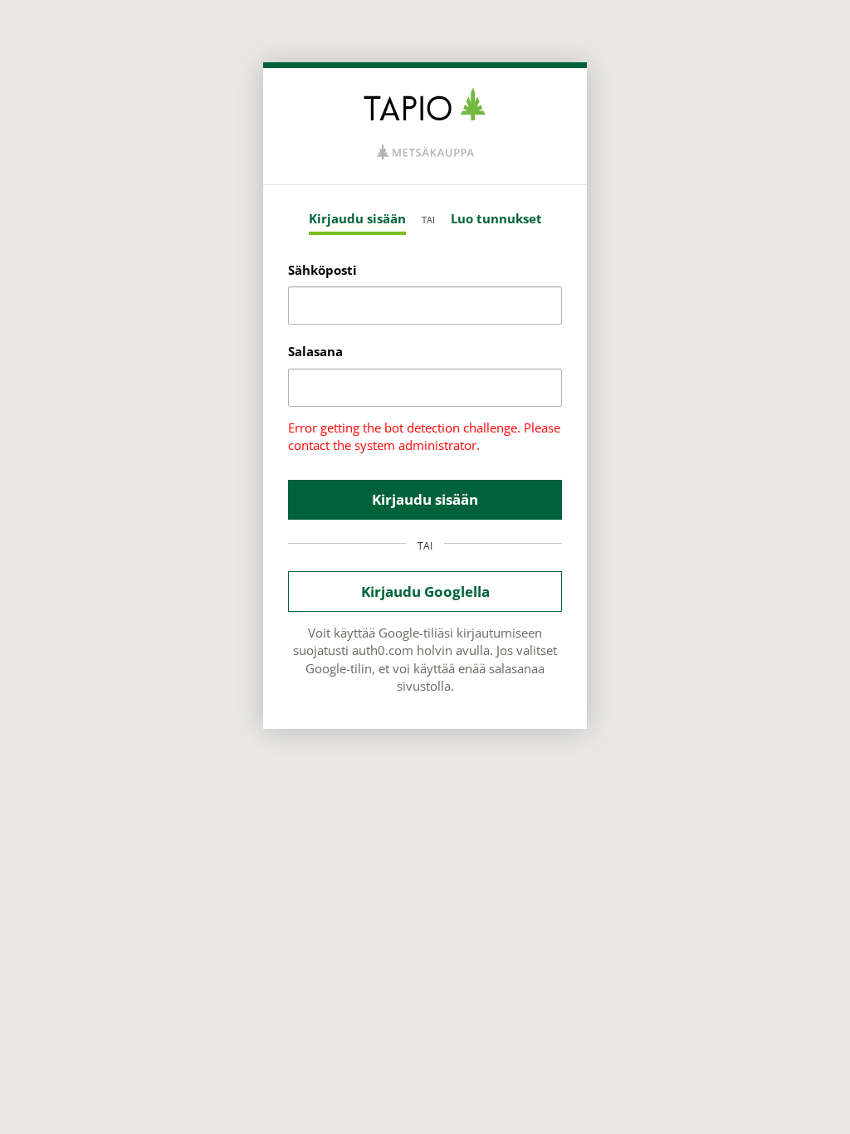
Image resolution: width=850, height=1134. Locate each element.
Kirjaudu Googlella (425, 591)
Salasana (315, 351)
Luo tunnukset (496, 218)
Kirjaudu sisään (357, 218)
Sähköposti (322, 270)
